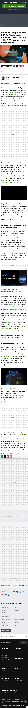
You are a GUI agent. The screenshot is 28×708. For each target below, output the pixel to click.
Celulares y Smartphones (5, 615)
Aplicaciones (17, 615)
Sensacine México (18, 695)
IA (16, 25)
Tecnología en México (19, 619)
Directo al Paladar (6, 670)
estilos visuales (15, 92)
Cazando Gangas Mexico (6, 611)
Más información (5, 706)
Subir (22, 642)
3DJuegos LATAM (18, 692)
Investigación (5, 607)
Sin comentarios (7, 66)
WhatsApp (11, 25)
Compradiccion (5, 685)
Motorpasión (17, 670)
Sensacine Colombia (19, 697)
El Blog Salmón (18, 680)
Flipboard (20, 66)
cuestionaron (5, 318)
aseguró (8, 322)
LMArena (4, 255)
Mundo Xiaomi (5, 659)
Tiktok (9, 594)
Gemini (18, 453)
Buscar (26, 636)
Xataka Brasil (5, 695)
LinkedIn (6, 594)
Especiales (17, 610)
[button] (13, 77)
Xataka (3, 651)
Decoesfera (4, 682)
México (16, 622)
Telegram (20, 591)
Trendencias (5, 680)
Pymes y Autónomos (19, 682)
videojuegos (5, 625)
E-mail (22, 66)
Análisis (16, 607)
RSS (23, 591)
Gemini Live (12, 305)
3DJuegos (16, 651)
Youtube (14, 591)
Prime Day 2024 (6, 619)
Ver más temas (6, 630)
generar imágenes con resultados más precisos (11, 400)
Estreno (5, 25)
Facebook (14, 66)
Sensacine (17, 660)
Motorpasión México (19, 699)
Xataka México (5, 692)
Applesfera (4, 655)
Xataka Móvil (5, 653)
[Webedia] (6, 644)
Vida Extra (16, 653)
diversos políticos (15, 105)
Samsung (22, 25)
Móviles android (6, 622)
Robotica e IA (10, 453)
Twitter (17, 66)
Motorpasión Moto (18, 673)
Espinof (16, 663)
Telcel (16, 625)
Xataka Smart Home (6, 657)
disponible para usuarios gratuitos (12, 182)
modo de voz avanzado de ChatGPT (14, 309)
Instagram (17, 591)
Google (24, 453)
